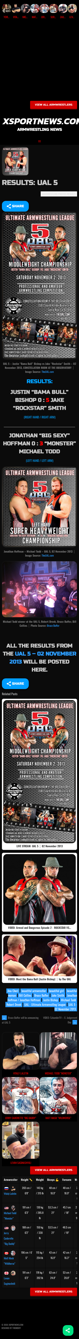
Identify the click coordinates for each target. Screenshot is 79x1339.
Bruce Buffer (53, 625)
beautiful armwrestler (33, 990)
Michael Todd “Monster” (10, 1215)
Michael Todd (68, 1000)
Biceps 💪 (53, 1180)
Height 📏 (26, 1180)
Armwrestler (10, 1180)
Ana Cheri (12, 990)
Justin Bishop (50, 1000)
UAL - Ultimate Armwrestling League (45, 1004)
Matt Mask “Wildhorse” (9, 1260)
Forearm (66, 1180)
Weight (40, 1180)
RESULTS (71, 194)
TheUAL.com (48, 372)
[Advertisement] (39, 61)
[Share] (68, 1330)
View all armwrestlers (53, 104)
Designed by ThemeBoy (11, 1327)
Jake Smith (58, 995)
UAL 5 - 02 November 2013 (65, 1006)
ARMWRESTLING (50, 194)
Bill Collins (25, 995)
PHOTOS (62, 194)
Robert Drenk (14, 1004)
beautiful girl (56, 990)
